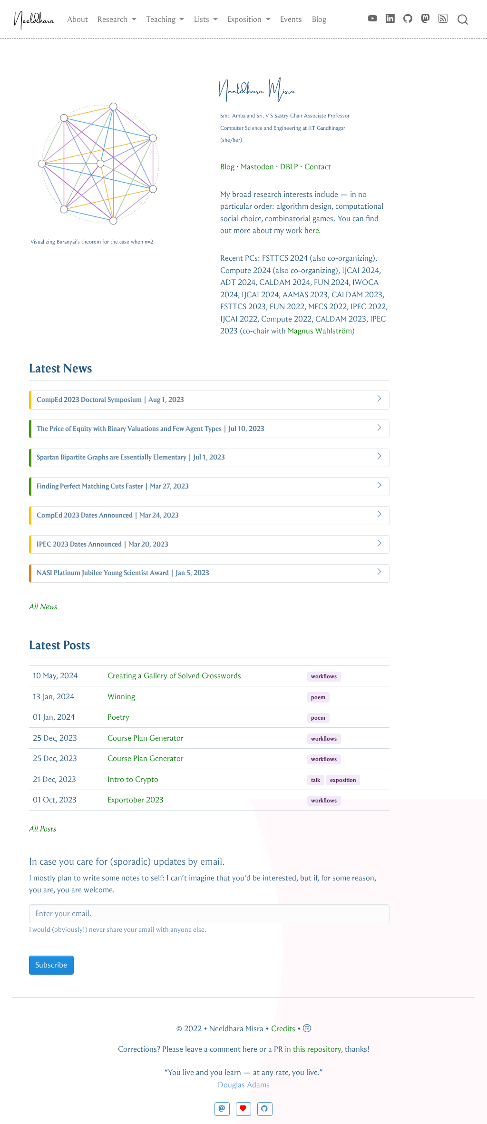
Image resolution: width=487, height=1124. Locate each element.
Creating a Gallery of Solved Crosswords (174, 676)
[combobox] (463, 19)
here (311, 230)
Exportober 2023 (135, 800)
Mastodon (257, 167)
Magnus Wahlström (320, 331)
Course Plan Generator (145, 738)
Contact (317, 167)
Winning (121, 697)
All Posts (42, 829)
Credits (283, 1029)
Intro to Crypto (132, 779)
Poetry (118, 717)
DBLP (289, 167)
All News (43, 607)
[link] (117, 19)
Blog (227, 167)
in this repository (313, 1049)
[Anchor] (100, 367)
